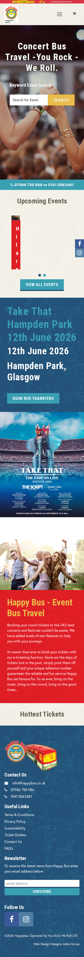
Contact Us (13, 841)
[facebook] (11, 918)
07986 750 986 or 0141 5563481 (43, 185)
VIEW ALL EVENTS (42, 284)
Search (61, 100)
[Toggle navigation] (60, 14)
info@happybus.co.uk (28, 783)
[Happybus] (11, 14)
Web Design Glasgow (48, 944)
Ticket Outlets (15, 834)
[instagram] (26, 918)
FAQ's (8, 848)
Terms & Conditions (19, 814)
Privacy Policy (15, 821)
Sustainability (14, 828)
